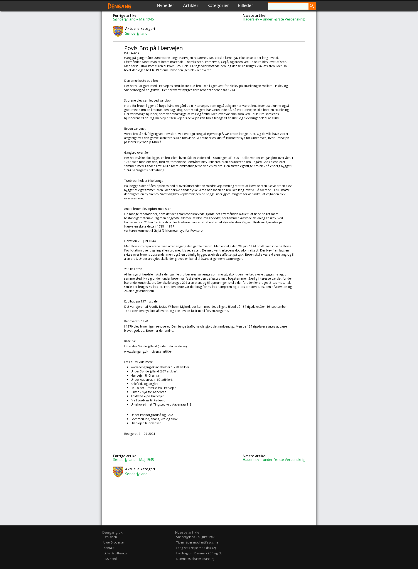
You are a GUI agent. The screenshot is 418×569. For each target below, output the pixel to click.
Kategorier (218, 5)
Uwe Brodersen (114, 542)
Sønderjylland (136, 33)
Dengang (119, 5)
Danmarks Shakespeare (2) (195, 559)
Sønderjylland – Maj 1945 (133, 19)
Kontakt (109, 548)
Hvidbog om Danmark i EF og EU (199, 553)
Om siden (110, 537)
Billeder (245, 5)
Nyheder (165, 5)
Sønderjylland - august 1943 (195, 537)
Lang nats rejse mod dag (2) (196, 548)
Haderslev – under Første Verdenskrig (274, 19)
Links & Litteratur (115, 553)
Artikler (191, 5)
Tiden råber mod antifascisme (197, 542)
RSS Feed (110, 559)
